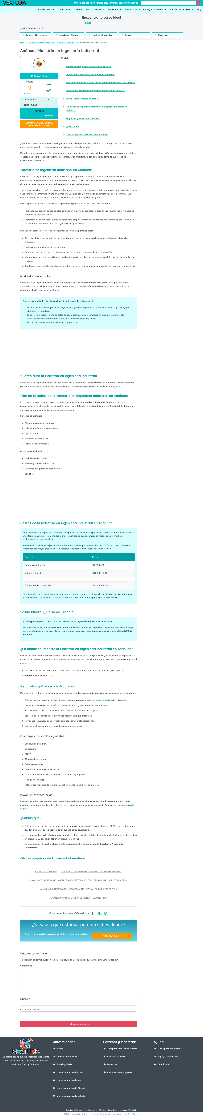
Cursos (128, 35)
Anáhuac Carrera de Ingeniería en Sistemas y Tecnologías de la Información (78, 880)
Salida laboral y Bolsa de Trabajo (83, 98)
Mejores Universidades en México (41, 43)
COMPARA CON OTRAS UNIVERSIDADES (39, 124)
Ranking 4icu (29, 94)
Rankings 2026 (64, 1064)
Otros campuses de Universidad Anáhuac (87, 134)
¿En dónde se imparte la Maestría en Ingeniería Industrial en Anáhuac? (96, 108)
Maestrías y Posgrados (101, 35)
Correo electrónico (30, 1009)
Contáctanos (164, 1064)
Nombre (25, 998)
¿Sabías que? (72, 126)
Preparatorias (114, 9)
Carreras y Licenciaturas (36, 35)
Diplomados (163, 35)
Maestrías (100, 9)
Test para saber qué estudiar (122, 1048)
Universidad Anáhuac (65, 43)
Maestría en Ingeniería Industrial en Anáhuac (88, 66)
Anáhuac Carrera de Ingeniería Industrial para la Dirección (78, 889)
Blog (199, 9)
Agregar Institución (168, 1056)
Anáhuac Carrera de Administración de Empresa (91, 871)
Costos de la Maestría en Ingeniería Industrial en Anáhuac (95, 90)
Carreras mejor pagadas (119, 1072)
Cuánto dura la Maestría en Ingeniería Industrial (90, 74)
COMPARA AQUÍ (112, 936)
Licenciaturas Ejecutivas (69, 35)
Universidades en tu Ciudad (71, 1088)
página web (103, 700)
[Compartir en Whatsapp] (105, 913)
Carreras (78, 9)
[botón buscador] (198, 3)
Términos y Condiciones (108, 1110)
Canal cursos (64, 9)
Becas (89, 9)
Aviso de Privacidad (128, 1110)
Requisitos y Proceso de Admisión (83, 118)
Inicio (22, 43)
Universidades (44, 9)
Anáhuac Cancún (46, 871)
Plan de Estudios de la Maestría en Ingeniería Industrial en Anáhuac (100, 82)
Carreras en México (117, 1056)
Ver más (131, 1114)
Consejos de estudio (153, 9)
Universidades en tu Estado (71, 1096)
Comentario (27, 965)
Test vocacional (132, 9)
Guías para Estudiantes (170, 1048)
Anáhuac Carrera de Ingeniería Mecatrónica (78, 897)
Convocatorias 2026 (180, 9)
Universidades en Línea (69, 1080)
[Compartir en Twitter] (99, 913)
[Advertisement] (78, 351)
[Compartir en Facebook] (92, 913)
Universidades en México (69, 1072)
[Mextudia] (16, 3)
